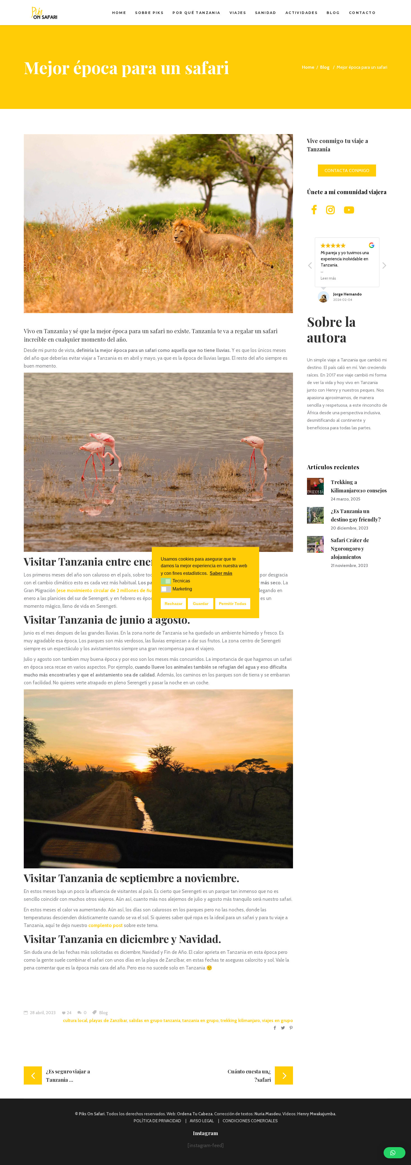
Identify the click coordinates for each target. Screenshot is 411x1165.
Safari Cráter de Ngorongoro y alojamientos (350, 548)
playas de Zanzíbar (108, 1020)
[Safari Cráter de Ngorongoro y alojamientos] (315, 544)
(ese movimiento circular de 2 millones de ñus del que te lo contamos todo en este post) (151, 590)
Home (308, 67)
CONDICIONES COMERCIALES (250, 1120)
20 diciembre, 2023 (349, 528)
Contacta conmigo (347, 170)
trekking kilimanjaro (240, 1020)
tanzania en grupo (200, 1020)
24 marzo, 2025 (345, 499)
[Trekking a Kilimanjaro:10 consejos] (315, 486)
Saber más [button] (221, 573)
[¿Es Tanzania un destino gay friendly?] (315, 515)
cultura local (75, 1020)
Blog (325, 67)
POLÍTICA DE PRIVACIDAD (157, 1120)
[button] (384, 267)
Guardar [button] (200, 603)
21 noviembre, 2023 (349, 565)
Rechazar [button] (173, 603)
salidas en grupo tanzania (154, 1020)
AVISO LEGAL (202, 1120)
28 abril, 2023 (42, 1012)
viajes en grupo (277, 1020)
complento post (105, 925)
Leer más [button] (326, 278)
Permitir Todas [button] (232, 603)
